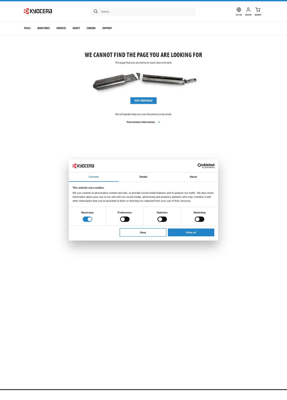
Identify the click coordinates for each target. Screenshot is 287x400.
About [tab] (193, 176)
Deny (143, 232)
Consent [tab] (94, 176)
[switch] (125, 219)
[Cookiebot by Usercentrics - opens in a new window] (200, 165)
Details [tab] (144, 176)
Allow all (191, 232)
